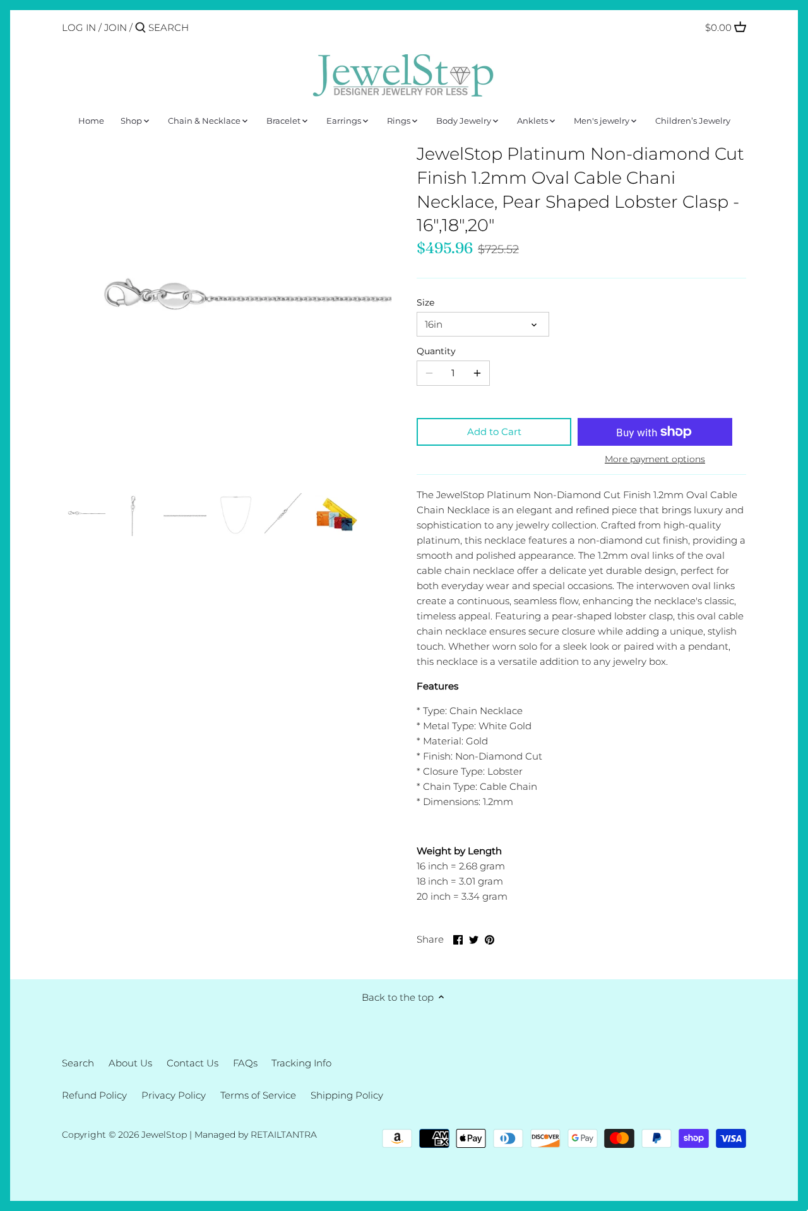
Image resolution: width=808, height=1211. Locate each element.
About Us (130, 1063)
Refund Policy (94, 1095)
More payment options (655, 459)
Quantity (436, 351)
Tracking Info (301, 1063)
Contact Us (192, 1063)
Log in (79, 27)
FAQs (245, 1063)
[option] (84, 514)
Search (78, 1063)
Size (425, 302)
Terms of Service (258, 1095)
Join (115, 27)
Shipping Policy (347, 1095)
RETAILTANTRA (284, 1135)
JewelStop (164, 1135)
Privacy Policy (173, 1095)
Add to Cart (494, 432)
